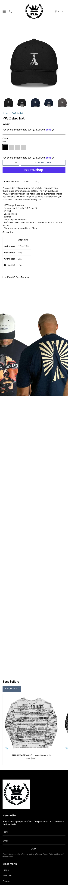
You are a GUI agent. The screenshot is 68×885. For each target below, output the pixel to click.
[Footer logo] (16, 794)
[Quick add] (6, 748)
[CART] (63, 11)
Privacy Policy (48, 854)
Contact (6, 881)
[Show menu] (4, 11)
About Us (7, 875)
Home (5, 113)
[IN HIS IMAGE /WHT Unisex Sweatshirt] (31, 723)
